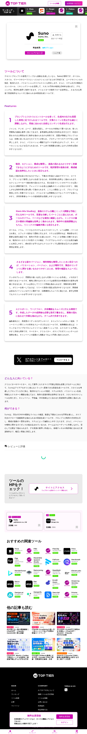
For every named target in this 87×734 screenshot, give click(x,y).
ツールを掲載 (54, 3)
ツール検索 (15, 698)
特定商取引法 (42, 710)
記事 (12, 702)
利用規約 (41, 706)
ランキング (15, 694)
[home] (16, 3)
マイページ (15, 706)
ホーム (13, 690)
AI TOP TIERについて (46, 690)
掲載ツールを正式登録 (46, 694)
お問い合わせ (42, 702)
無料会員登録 (64, 716)
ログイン (64, 722)
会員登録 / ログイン (74, 3)
